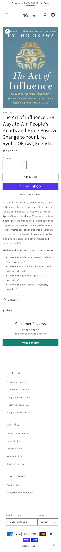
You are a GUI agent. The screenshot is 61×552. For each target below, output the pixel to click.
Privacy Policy (14, 448)
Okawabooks (34, 546)
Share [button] (9, 310)
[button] (7, 15)
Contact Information (18, 433)
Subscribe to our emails (20, 492)
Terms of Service (16, 463)
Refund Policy (14, 456)
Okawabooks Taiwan (18, 389)
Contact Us (13, 485)
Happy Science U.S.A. (18, 404)
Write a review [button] (30, 342)
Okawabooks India (17, 381)
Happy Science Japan (18, 397)
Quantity (7, 158)
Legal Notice (13, 441)
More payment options (30, 194)
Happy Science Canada (19, 412)
